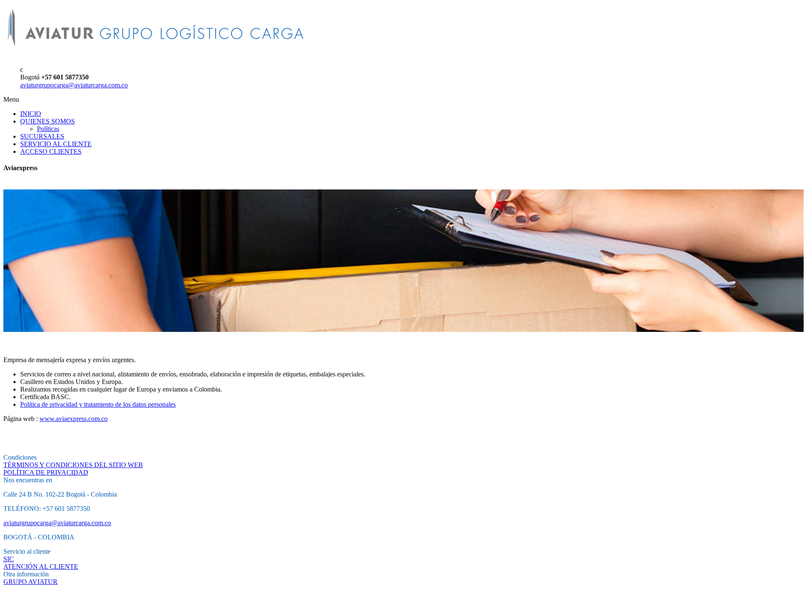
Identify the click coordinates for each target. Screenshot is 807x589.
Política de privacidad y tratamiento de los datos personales (98, 404)
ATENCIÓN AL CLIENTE (40, 566)
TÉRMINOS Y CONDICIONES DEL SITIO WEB (73, 464)
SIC (8, 559)
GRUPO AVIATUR (30, 581)
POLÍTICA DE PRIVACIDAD (45, 472)
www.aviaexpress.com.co (74, 418)
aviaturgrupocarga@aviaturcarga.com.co (74, 85)
